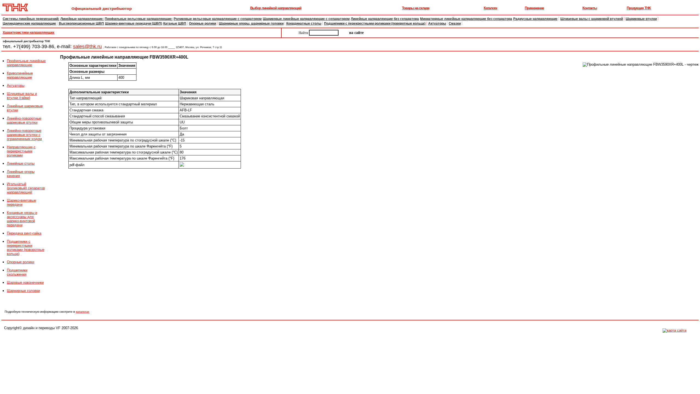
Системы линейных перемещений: (31, 19)
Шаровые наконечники (25, 282)
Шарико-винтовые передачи (21, 202)
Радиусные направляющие (535, 19)
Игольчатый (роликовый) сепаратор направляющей (26, 188)
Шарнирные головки (23, 291)
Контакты (589, 8)
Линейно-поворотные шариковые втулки (24, 120)
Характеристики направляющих (28, 32)
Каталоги (490, 8)
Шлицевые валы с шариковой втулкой (591, 19)
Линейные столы (20, 163)
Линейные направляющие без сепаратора (385, 19)
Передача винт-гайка (24, 233)
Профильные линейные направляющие (26, 63)
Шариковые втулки (641, 19)
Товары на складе (415, 8)
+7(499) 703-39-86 (33, 46)
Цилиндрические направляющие (29, 23)
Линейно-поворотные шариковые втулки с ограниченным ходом (24, 135)
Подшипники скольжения (17, 272)
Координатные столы (303, 23)
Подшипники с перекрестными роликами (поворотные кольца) (374, 23)
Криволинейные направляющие (20, 75)
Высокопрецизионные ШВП (81, 23)
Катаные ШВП (174, 23)
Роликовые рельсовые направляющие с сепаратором (218, 19)
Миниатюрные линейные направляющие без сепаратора (466, 19)
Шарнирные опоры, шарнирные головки (251, 23)
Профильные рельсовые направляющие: (139, 19)
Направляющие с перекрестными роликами (21, 151)
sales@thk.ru (87, 46)
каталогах (82, 311)
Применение (534, 8)
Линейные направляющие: (82, 19)
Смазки (455, 23)
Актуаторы (437, 23)
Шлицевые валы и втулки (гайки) (22, 96)
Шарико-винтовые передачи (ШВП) (133, 23)
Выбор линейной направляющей (275, 8)
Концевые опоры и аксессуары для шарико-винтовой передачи (22, 219)
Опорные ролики (202, 23)
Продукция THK (639, 8)
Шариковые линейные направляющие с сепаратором (306, 19)
